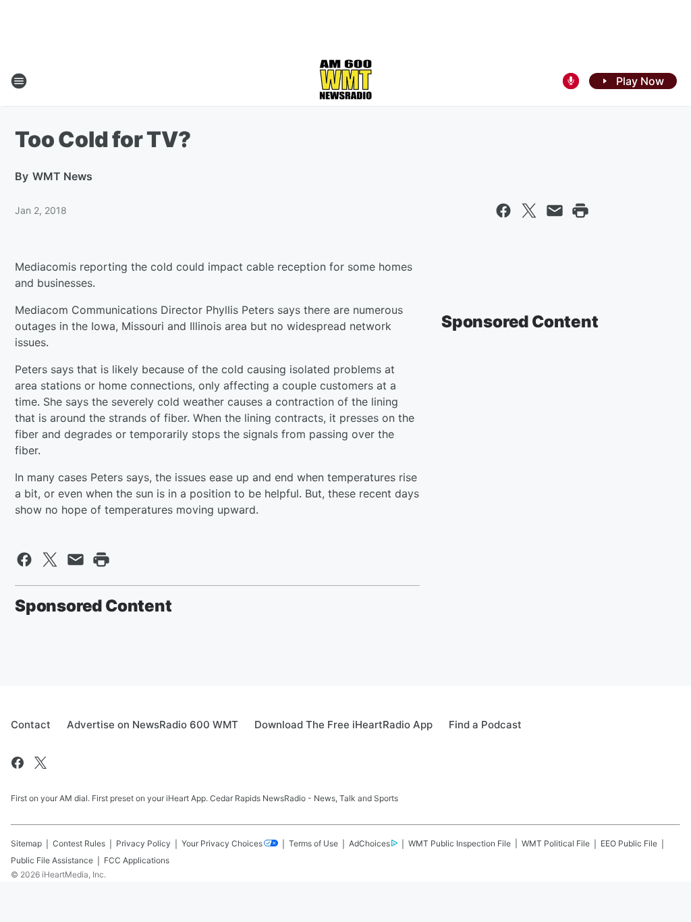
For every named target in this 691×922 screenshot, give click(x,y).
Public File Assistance (52, 860)
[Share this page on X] (529, 210)
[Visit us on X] (40, 763)
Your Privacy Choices (222, 843)
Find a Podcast (485, 724)
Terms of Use (313, 843)
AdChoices (369, 843)
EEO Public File (629, 843)
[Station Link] (345, 81)
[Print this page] (580, 210)
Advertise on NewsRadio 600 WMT (152, 724)
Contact (31, 724)
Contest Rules (79, 843)
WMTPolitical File (556, 843)
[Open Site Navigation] (19, 81)
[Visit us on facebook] (17, 763)
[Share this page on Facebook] (503, 210)
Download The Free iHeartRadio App (343, 724)
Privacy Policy (143, 843)
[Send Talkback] (571, 81)
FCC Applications (136, 860)
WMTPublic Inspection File (459, 843)
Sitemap (26, 843)
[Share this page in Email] (554, 210)
